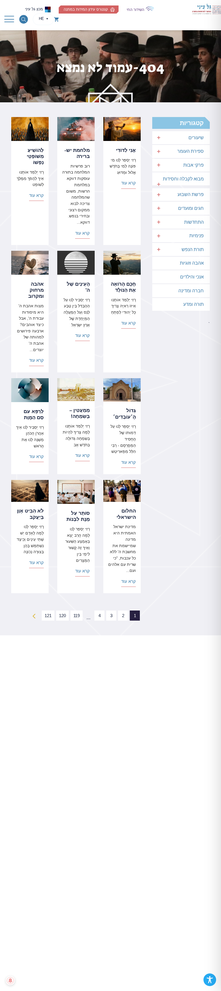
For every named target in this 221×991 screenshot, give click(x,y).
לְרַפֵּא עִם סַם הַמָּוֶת (34, 414)
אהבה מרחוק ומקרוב (36, 290)
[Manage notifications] (10, 980)
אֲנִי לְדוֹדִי (126, 150)
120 (62, 615)
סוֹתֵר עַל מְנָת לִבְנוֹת (78, 516)
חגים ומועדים (191, 208)
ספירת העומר (190, 151)
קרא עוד (128, 182)
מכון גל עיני (34, 9)
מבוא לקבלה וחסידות (183, 178)
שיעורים (196, 137)
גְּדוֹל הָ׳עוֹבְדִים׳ (124, 413)
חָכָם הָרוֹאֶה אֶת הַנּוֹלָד (123, 287)
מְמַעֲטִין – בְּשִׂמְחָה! (79, 413)
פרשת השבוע (191, 194)
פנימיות (196, 235)
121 (48, 615)
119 (76, 615)
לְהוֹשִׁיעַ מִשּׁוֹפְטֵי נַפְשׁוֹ (35, 156)
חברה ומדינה (191, 290)
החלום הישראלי (126, 514)
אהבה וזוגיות (192, 263)
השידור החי (135, 9)
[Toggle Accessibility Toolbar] (210, 980)
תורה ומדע (193, 304)
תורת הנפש (193, 249)
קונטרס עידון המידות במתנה (86, 9)
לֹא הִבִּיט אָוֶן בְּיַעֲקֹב (30, 514)
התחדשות (194, 222)
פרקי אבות (193, 165)
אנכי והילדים (192, 276)
